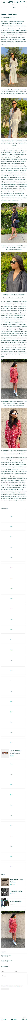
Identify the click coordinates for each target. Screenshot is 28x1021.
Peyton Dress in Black (17, 245)
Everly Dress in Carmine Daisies (16, 401)
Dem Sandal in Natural (10, 91)
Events (14, 7)
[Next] (26, 7)
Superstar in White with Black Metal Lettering (15, 403)
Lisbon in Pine (19, 247)
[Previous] (1, 7)
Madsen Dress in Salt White (20, 89)
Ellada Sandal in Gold (7, 247)
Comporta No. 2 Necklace (16, 249)
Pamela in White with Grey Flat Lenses (16, 405)
